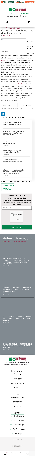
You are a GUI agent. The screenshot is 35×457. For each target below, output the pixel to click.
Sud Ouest (21, 84)
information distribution (13, 28)
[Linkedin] (3, 114)
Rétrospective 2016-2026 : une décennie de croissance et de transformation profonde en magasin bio (13, 133)
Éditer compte (17, 446)
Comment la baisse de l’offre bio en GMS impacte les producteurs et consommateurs (17, 289)
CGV (6, 453)
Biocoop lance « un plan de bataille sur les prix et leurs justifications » (17, 318)
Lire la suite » (6, 266)
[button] (7, 22)
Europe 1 (4, 60)
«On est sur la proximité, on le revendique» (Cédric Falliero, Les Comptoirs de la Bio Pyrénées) (16, 260)
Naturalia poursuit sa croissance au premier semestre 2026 (12, 142)
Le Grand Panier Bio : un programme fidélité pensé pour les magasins (17, 345)
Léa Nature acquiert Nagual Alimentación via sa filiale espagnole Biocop (12, 161)
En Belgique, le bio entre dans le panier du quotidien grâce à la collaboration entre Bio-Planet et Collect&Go (13, 171)
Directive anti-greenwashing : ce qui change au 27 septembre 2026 (12, 151)
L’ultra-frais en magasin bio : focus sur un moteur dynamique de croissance (13, 123)
